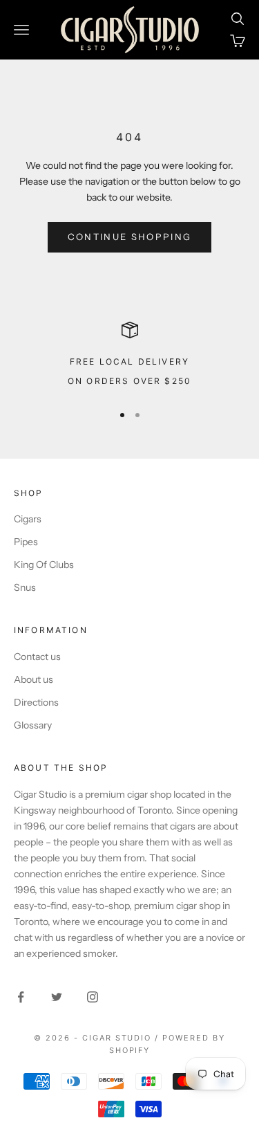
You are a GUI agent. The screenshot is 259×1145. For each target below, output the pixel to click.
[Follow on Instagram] (92, 997)
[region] (129, 356)
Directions (36, 702)
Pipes (26, 541)
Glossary (33, 725)
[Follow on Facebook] (21, 997)
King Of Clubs (44, 564)
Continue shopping (130, 236)
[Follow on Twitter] (57, 997)
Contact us (37, 656)
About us (33, 679)
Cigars (27, 519)
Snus (25, 587)
